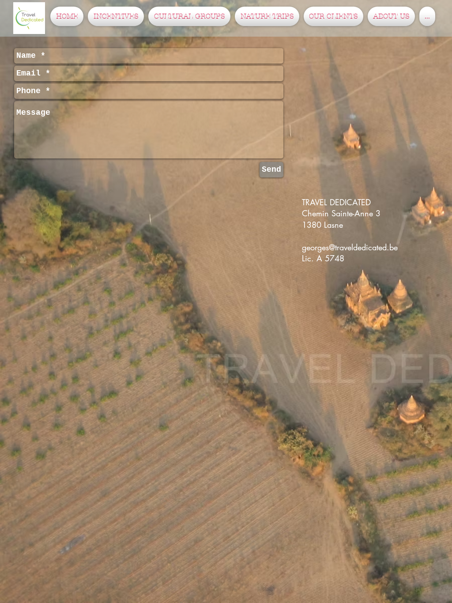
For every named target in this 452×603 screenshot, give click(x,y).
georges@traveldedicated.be (350, 247)
